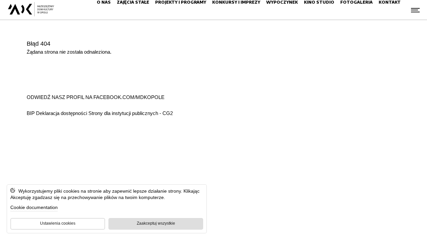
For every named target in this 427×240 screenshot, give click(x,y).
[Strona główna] (31, 10)
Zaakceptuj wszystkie (156, 223)
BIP (31, 113)
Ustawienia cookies (57, 223)
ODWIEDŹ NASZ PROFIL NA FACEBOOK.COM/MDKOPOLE (95, 97)
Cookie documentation (34, 207)
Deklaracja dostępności (61, 113)
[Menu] (415, 10)
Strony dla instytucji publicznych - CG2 (130, 113)
